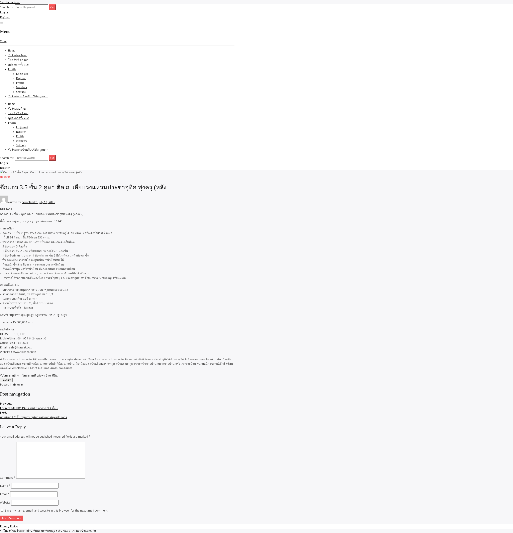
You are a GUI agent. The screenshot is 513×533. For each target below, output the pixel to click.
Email (4, 494)
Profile (12, 69)
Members (21, 87)
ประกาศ (5, 177)
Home (11, 50)
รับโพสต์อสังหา (17, 55)
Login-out (22, 73)
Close (3, 41)
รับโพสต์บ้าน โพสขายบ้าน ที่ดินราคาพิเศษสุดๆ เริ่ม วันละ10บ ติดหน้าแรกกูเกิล (48, 531)
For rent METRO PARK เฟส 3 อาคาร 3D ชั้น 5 (29, 406)
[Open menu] (1, 22)
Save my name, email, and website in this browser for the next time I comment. (56, 510)
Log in (4, 12)
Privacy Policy (9, 526)
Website (5, 502)
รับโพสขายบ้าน (9, 375)
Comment (7, 477)
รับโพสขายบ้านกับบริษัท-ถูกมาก (28, 96)
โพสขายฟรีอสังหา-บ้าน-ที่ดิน (40, 375)
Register (5, 17)
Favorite (6, 380)
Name (5, 486)
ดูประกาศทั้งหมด (18, 64)
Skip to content (10, 2)
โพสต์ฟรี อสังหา (18, 60)
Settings (20, 91)
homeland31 (30, 202)
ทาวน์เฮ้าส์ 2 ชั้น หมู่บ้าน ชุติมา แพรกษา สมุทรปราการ (33, 415)
